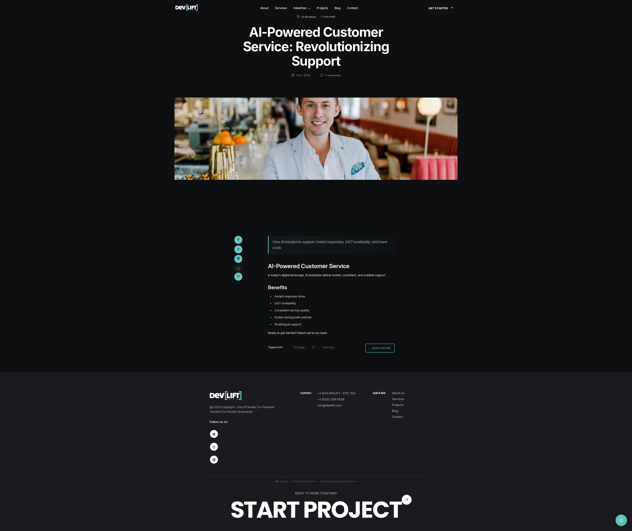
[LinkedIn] (214, 459)
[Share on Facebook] (238, 240)
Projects (322, 8)
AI (313, 347)
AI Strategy (299, 347)
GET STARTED (438, 8)
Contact (352, 8)
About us (398, 393)
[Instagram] (214, 447)
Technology (328, 347)
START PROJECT (316, 509)
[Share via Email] (238, 277)
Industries (300, 8)
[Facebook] (214, 434)
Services (281, 8)
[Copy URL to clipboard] (238, 268)
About (264, 8)
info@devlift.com (329, 405)
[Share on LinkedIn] (238, 259)
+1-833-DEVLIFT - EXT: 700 (337, 393)
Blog (338, 8)
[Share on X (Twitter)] (238, 249)
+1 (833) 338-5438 (331, 399)
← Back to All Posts (379, 348)
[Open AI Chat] (621, 520)
